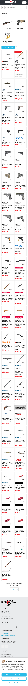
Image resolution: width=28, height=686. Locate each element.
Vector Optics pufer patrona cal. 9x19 (20, 531)
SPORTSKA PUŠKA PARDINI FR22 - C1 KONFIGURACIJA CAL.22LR (20, 464)
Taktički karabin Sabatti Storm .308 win (7, 487)
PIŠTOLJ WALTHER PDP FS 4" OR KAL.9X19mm (19, 250)
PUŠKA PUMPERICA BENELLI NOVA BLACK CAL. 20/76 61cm (20, 347)
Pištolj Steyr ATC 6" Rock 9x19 (7, 249)
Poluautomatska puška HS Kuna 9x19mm (6, 272)
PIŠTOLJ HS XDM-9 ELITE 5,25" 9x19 (7, 228)
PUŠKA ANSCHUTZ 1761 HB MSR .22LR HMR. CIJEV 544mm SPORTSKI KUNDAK (7, 297)
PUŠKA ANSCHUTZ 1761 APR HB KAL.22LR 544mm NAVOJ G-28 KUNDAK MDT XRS (20, 273)
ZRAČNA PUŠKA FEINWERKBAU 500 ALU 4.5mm (20, 553)
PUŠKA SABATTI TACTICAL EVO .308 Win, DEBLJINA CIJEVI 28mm (7, 395)
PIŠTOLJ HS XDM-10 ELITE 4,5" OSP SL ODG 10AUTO (20, 207)
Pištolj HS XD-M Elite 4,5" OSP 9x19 (20, 228)
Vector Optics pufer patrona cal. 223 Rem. (20, 487)
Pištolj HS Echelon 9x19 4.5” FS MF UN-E (7, 164)
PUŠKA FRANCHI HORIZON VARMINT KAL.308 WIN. (7, 346)
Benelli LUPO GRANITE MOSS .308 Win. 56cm (7, 66)
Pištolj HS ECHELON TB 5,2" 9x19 (20, 163)
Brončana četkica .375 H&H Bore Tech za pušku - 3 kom (20, 66)
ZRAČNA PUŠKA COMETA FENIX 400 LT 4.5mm (7, 553)
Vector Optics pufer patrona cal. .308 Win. (7, 509)
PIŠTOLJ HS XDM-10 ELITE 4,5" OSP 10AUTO (7, 207)
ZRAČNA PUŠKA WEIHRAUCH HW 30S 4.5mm (6, 576)
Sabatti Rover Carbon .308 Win (6, 441)
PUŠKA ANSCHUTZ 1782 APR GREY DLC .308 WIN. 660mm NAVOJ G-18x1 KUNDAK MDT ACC (20, 298)
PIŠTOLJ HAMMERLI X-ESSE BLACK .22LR (20, 141)
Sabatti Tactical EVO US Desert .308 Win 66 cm (7, 464)
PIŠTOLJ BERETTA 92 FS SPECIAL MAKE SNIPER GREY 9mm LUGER (7, 119)
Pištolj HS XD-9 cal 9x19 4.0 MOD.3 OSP (20, 185)
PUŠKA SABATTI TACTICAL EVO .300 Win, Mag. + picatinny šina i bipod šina (20, 371)
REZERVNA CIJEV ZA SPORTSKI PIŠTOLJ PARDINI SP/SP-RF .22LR (20, 419)
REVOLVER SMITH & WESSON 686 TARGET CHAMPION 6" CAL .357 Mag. (7, 419)
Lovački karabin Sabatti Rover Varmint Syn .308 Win (19, 95)
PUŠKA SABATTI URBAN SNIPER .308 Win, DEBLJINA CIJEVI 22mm (20, 395)
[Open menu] (3, 2)
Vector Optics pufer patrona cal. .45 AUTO (7, 531)
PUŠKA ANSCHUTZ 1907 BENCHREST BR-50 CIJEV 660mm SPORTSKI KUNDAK (7, 323)
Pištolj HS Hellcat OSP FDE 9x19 (6, 185)
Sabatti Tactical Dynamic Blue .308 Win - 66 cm (20, 442)
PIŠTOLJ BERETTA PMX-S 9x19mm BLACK (6, 142)
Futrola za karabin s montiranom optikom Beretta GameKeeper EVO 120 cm (7, 95)
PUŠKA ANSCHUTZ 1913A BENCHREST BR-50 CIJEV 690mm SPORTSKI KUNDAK (20, 323)
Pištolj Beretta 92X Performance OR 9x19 (20, 119)
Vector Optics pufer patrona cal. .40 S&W (20, 509)
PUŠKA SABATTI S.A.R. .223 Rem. (6, 369)
